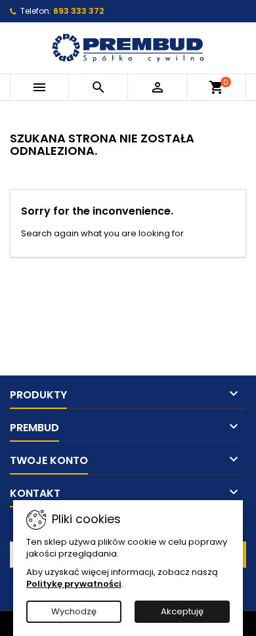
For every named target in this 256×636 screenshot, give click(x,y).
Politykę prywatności (73, 584)
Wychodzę (73, 611)
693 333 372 (78, 10)
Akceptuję (182, 611)
